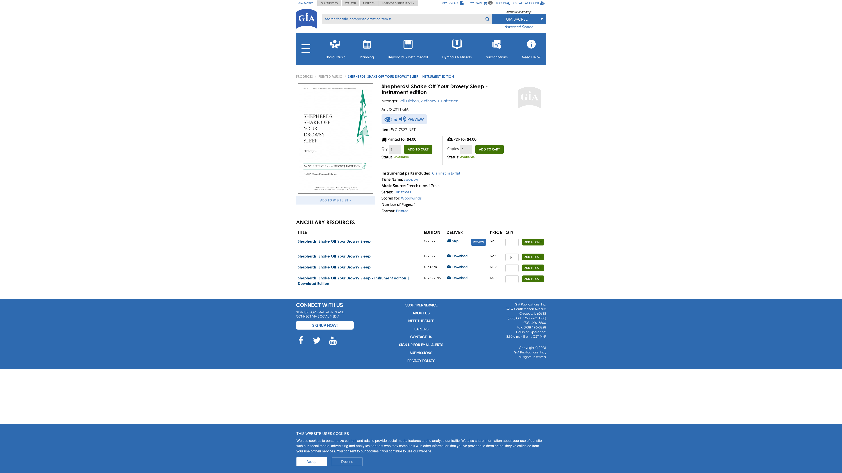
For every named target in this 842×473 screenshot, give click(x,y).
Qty (385, 148)
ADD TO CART (418, 149)
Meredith (369, 3)
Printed (402, 210)
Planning (367, 57)
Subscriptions (497, 57)
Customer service (421, 305)
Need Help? (531, 57)
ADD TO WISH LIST (334, 200)
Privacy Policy (421, 361)
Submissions (421, 353)
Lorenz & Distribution (397, 3)
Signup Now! (324, 325)
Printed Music (330, 76)
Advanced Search (519, 26)
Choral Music (335, 57)
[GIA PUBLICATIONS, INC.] (306, 18)
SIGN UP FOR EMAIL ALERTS (421, 345)
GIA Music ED (329, 3)
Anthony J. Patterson (439, 101)
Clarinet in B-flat (446, 173)
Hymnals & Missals (457, 57)
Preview (478, 242)
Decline (347, 461)
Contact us (421, 337)
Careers (421, 329)
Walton (350, 3)
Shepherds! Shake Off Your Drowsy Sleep (334, 241)
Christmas (402, 191)
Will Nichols (409, 101)
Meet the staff (421, 321)
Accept (312, 461)
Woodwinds (411, 198)
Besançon (411, 179)
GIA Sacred (306, 3)
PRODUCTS (304, 76)
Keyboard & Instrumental (408, 57)
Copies (453, 148)
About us (421, 313)
